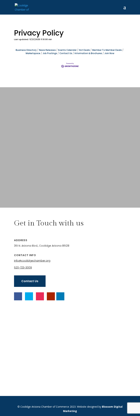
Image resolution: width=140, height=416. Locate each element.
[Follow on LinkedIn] (60, 296)
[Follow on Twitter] (29, 296)
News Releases (47, 50)
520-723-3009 (23, 267)
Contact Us (65, 53)
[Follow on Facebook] (18, 296)
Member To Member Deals (107, 50)
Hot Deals (84, 50)
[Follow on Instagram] (40, 296)
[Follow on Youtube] (51, 296)
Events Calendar (67, 50)
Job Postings (50, 53)
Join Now (109, 53)
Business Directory (26, 50)
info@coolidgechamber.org (32, 260)
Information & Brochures (88, 53)
